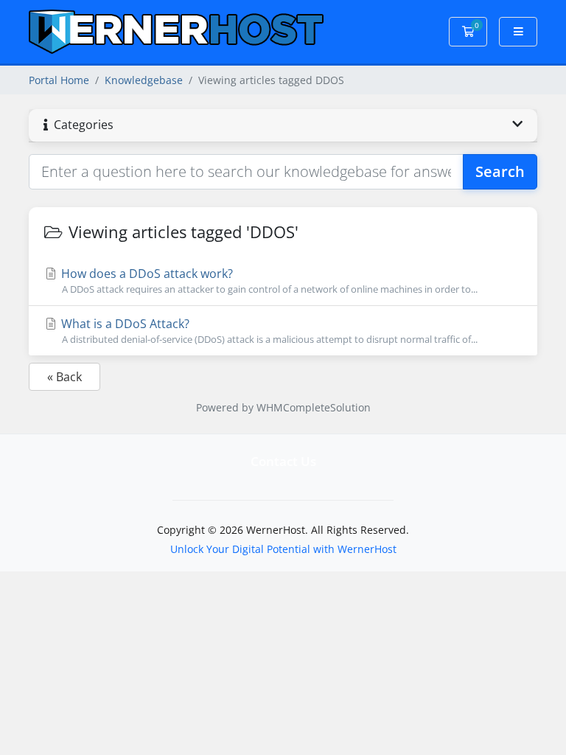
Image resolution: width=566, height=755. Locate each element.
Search (500, 171)
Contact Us (283, 461)
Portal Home (59, 80)
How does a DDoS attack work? (268, 280)
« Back (64, 377)
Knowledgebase (144, 80)
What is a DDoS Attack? (268, 331)
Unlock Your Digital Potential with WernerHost (283, 549)
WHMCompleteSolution (313, 407)
